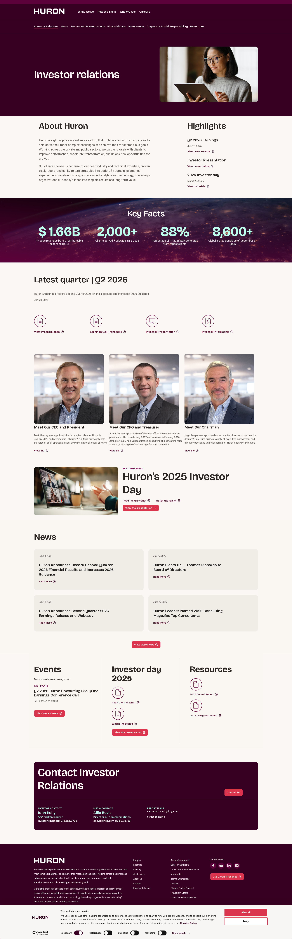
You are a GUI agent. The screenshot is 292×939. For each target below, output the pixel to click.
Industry (137, 869)
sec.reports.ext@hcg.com (162, 811)
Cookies (174, 883)
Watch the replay (166, 500)
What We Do (86, 11)
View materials (196, 186)
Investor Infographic (215, 332)
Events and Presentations (88, 26)
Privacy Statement (180, 860)
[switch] (108, 932)
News (64, 26)
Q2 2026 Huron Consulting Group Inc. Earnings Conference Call (66, 693)
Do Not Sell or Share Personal (185, 869)
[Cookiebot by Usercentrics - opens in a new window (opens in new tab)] (40, 933)
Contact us (233, 792)
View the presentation (138, 508)
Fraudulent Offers (179, 893)
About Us (137, 879)
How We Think (106, 11)
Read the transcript (134, 500)
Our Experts (139, 874)
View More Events (47, 713)
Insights (137, 860)
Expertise (137, 865)
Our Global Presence (225, 876)
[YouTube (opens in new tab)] (221, 866)
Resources (197, 26)
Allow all (245, 912)
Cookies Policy (188, 923)
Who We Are (128, 11)
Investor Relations (46, 26)
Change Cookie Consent (182, 888)
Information (176, 874)
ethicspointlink (156, 816)
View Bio (39, 450)
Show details (179, 933)
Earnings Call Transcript (106, 332)
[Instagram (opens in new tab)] (237, 866)
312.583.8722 (69, 820)
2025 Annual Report (202, 694)
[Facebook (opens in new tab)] (213, 866)
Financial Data (116, 26)
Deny (246, 921)
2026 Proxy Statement (203, 715)
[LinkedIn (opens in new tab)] (229, 866)
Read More (45, 581)
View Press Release (47, 332)
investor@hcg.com (49, 820)
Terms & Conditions (180, 879)
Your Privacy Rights (180, 865)
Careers (144, 11)
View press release (198, 151)
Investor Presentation (160, 332)
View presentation (198, 166)
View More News (144, 644)
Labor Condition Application (184, 897)
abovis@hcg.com (103, 820)
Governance (136, 26)
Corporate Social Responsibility (167, 26)
